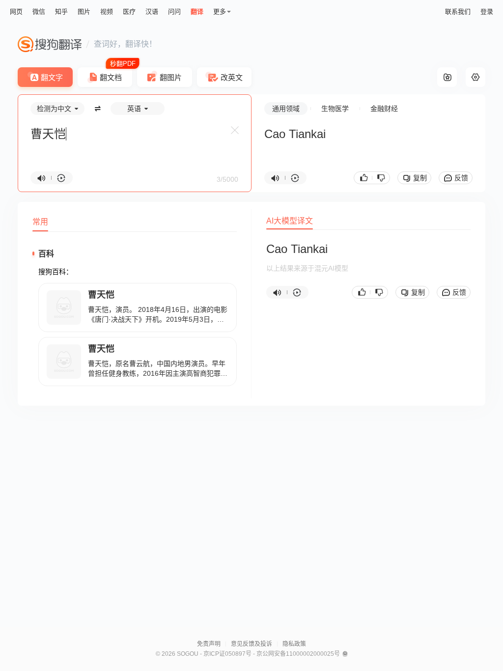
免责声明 (209, 644)
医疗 (129, 11)
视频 (106, 11)
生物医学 (335, 108)
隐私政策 (294, 644)
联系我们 (458, 11)
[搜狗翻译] (50, 44)
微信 (38, 11)
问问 (174, 11)
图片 (84, 11)
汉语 (151, 11)
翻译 (197, 11)
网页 (16, 11)
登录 (486, 11)
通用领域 (286, 108)
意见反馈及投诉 (251, 644)
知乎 (61, 11)
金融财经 (384, 108)
